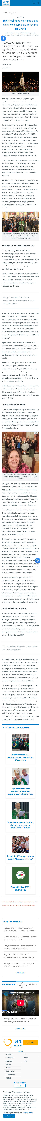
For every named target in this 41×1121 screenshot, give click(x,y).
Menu (34, 3)
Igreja (12, 13)
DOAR (20, 1085)
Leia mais (25, 1109)
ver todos (21, 1029)
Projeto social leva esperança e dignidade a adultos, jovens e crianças (19, 955)
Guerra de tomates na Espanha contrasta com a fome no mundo (20, 938)
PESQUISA (33, 984)
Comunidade (11, 1074)
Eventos (9, 1054)
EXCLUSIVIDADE (9, 984)
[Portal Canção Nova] (6, 3)
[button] (3, 38)
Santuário (10, 1071)
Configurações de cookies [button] (12, 1112)
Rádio (26, 1057)
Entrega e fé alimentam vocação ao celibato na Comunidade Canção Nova (19, 929)
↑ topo (20, 1051)
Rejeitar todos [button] (28, 1112)
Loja (25, 1061)
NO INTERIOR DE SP (22, 985)
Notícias (5, 13)
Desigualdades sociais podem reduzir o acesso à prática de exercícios (20, 947)
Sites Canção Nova (38, 3)
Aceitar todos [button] (9, 1116)
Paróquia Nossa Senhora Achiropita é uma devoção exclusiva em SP (19, 964)
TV (25, 1054)
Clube (8, 1068)
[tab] (9, 984)
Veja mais (20, 973)
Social (8, 1078)
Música (8, 1064)
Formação (10, 1057)
